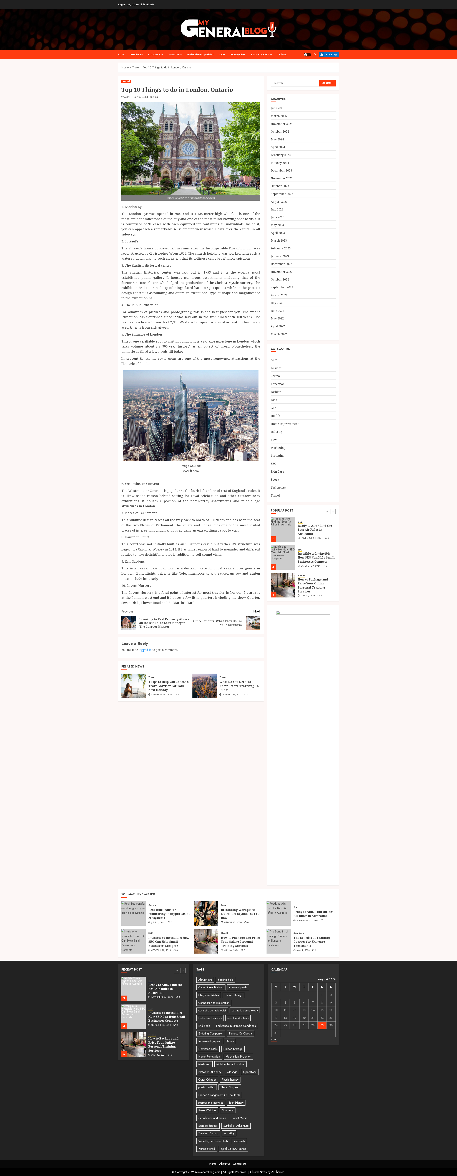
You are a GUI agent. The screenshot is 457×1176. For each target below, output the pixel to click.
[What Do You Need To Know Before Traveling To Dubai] (204, 686)
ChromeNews (258, 1172)
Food (274, 400)
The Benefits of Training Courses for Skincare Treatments (311, 942)
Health (174, 54)
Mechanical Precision (238, 1057)
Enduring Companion (210, 1033)
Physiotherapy (230, 1080)
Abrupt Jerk (205, 980)
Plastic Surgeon (229, 1087)
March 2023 (279, 240)
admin (127, 97)
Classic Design (233, 995)
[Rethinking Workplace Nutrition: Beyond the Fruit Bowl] (206, 913)
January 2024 (280, 163)
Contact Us (239, 1164)
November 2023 (282, 178)
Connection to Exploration (213, 1003)
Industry (277, 432)
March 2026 (279, 116)
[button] (315, 54)
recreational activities (210, 1103)
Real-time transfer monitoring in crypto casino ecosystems (313, 585)
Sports (275, 480)
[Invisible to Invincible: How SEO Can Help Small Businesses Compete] (283, 529)
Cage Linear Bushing (211, 987)
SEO (273, 464)
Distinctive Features (210, 1018)
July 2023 (277, 209)
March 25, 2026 (233, 922)
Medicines (204, 1064)
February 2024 (281, 155)
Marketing (278, 448)
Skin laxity (227, 1110)
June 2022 (277, 311)
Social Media (239, 1118)
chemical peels (238, 987)
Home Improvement (200, 54)
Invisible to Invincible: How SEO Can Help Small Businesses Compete (316, 530)
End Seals (204, 1026)
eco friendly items (238, 1018)
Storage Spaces (208, 1126)
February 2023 (281, 248)
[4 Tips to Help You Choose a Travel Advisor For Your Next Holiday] (133, 686)
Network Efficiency (209, 1072)
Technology (260, 54)
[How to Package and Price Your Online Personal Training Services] (283, 557)
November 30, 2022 (148, 97)
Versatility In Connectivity (213, 1141)
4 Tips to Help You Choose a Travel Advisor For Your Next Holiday (168, 686)
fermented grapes (209, 1041)
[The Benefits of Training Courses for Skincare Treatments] (279, 941)
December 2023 (281, 170)
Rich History (236, 1103)
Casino (275, 376)
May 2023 (277, 225)
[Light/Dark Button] (307, 54)
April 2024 (278, 147)
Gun (273, 408)
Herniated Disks (208, 1049)
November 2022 (282, 272)
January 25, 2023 (232, 694)
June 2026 (277, 108)
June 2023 (277, 217)
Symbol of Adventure (236, 1126)
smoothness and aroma (212, 1118)
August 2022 (279, 295)
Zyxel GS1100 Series (233, 1149)
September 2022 (282, 287)
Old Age (232, 1072)
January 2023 (280, 256)
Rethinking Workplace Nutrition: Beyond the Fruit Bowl (241, 914)
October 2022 (280, 279)
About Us (224, 1164)
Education (155, 54)
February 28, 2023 (161, 694)
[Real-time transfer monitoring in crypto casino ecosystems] (283, 585)
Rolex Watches (207, 1110)
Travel (282, 54)
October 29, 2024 (310, 538)
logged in (145, 650)
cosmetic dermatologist (212, 1010)
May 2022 (277, 318)
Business (136, 54)
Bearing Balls (225, 980)
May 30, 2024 (308, 568)
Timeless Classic (208, 1133)
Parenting (237, 54)
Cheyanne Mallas (208, 995)
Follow (331, 54)
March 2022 (279, 334)
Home (213, 1164)
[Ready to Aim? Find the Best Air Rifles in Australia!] (279, 913)
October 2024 (280, 131)
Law (222, 54)
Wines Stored (206, 1149)
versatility (229, 1133)
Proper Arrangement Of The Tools (219, 1095)
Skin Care (277, 471)
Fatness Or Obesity (240, 1033)
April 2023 (278, 233)
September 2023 (282, 194)
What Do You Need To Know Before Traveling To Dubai (239, 686)
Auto (121, 54)
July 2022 (277, 303)
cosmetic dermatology (245, 1010)
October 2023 (280, 186)
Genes (230, 1041)
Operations (250, 1072)
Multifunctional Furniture (230, 1064)
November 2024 (282, 124)
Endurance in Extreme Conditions (236, 1026)
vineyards (239, 1141)
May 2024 (277, 139)
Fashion (276, 392)
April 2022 (278, 326)
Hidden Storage (233, 1049)
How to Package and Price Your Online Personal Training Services (313, 557)
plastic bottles (206, 1087)
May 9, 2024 (303, 950)
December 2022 (281, 264)
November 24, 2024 (307, 920)
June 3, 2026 (308, 593)
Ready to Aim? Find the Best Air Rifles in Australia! (314, 914)
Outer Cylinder (207, 1080)
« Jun (274, 1039)
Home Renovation (209, 1057)
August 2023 (279, 202)
